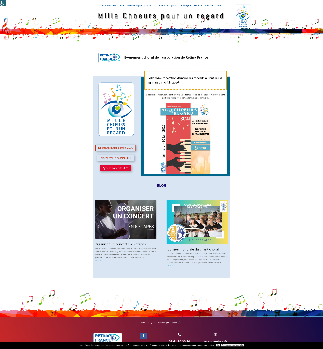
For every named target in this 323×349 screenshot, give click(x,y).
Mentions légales (148, 323)
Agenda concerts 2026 (115, 168)
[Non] (320, 345)
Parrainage (184, 5)
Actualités (198, 5)
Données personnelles (167, 323)
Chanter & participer (165, 5)
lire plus (98, 260)
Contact (219, 5)
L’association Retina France (112, 5)
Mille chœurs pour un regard (139, 5)
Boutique (209, 5)
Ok (218, 345)
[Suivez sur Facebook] (143, 336)
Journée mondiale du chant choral (193, 249)
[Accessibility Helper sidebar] (3, 3)
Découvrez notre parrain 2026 (115, 147)
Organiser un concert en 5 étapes (120, 244)
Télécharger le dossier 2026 (115, 158)
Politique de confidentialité (232, 345)
